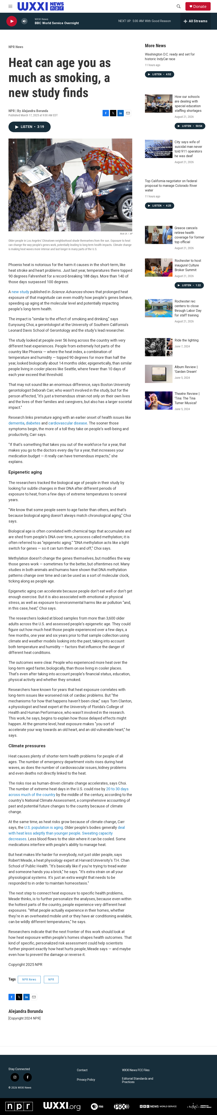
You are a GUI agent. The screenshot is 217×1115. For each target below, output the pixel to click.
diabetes (33, 423)
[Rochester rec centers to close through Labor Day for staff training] (158, 308)
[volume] (24, 21)
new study (20, 292)
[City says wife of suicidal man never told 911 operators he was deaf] (158, 149)
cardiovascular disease (67, 423)
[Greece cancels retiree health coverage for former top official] (158, 235)
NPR (51, 979)
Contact (82, 1070)
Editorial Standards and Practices (137, 1080)
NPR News (15, 47)
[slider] (31, 21)
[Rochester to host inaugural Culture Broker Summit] (158, 267)
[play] (11, 21)
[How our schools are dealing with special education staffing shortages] (158, 103)
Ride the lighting (187, 340)
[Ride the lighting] (158, 347)
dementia (16, 423)
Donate (199, 6)
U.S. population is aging (43, 827)
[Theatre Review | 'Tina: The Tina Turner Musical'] (158, 400)
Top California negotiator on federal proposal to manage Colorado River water (171, 185)
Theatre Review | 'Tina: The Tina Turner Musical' (187, 398)
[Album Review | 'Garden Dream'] (158, 374)
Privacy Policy (86, 1079)
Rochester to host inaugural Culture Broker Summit (188, 265)
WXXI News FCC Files (136, 1070)
